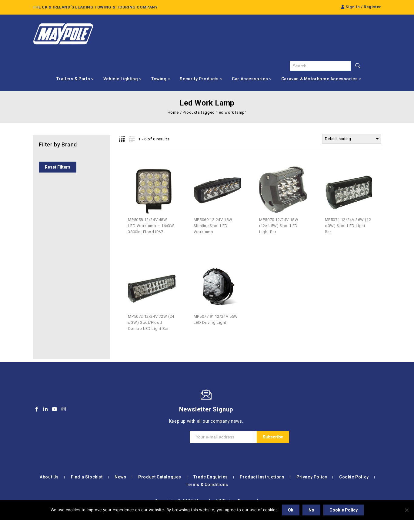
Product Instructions (262, 477)
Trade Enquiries (210, 477)
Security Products (199, 78)
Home (173, 112)
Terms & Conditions (207, 484)
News (120, 477)
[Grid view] (122, 139)
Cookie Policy (354, 477)
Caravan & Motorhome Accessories (319, 78)
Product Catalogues (159, 477)
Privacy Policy (311, 477)
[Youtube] (54, 409)
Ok (290, 510)
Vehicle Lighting (120, 78)
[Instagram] (64, 409)
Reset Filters (57, 167)
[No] (406, 510)
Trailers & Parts (73, 78)
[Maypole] (63, 34)
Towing (159, 78)
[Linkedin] (46, 409)
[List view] (131, 139)
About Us (49, 477)
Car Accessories (250, 78)
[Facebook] (37, 409)
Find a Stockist (87, 477)
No (311, 510)
